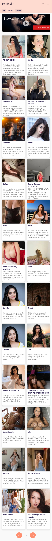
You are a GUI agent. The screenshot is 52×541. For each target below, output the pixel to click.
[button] (8, 3)
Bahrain (18, 10)
